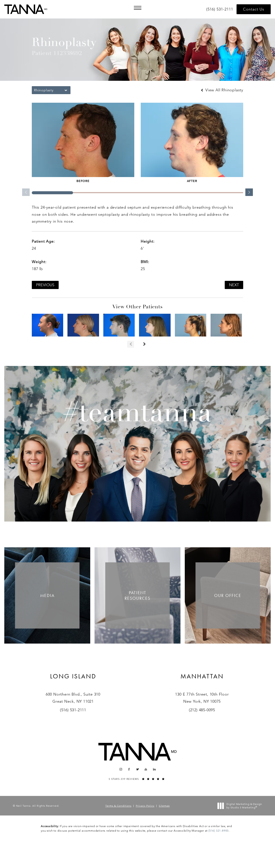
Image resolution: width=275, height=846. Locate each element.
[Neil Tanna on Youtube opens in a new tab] (146, 769)
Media (47, 595)
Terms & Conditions (118, 805)
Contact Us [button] (253, 9)
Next (234, 285)
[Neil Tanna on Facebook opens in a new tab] (129, 769)
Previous (45, 285)
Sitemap (164, 805)
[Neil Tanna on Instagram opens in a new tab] (120, 769)
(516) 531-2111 (73, 710)
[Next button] (144, 344)
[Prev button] (130, 344)
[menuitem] (120, 769)
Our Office (227, 595)
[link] (220, 9)
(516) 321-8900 (218, 830)
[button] (137, 8)
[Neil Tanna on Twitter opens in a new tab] (137, 769)
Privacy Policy (145, 805)
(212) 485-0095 (202, 710)
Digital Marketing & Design (244, 805)
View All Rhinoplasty (223, 90)
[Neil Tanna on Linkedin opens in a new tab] (154, 769)
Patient (137, 595)
